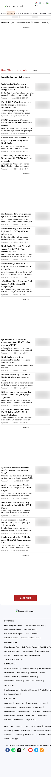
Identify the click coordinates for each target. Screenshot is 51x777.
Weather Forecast (41, 22)
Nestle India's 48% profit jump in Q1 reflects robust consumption (16, 215)
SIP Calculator (22, 673)
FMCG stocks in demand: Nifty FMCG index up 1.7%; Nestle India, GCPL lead (15, 412)
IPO (17, 13)
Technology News (24, 711)
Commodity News (10, 707)
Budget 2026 (30, 720)
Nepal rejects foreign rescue (13, 659)
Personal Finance (9, 711)
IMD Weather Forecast (29, 647)
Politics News (18, 720)
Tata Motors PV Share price (13, 634)
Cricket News (37, 707)
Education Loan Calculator (13, 681)
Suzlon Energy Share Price (13, 626)
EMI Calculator (9, 673)
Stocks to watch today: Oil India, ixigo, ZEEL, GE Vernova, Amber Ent (16, 540)
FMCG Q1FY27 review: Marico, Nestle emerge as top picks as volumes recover (16, 105)
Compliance (8, 735)
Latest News (8, 703)
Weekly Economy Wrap (21, 22)
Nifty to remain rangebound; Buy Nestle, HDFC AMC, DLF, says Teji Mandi (16, 395)
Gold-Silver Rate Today (12, 651)
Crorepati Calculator (29, 668)
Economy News (42, 716)
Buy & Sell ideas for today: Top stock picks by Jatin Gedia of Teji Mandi (16, 505)
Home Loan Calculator (28, 677)
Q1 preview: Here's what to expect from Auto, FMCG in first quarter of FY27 (16, 342)
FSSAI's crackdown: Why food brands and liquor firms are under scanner (16, 122)
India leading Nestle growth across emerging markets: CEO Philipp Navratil (15, 87)
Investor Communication (22, 730)
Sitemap (42, 735)
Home (3, 13)
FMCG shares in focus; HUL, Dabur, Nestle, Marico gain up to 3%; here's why (15, 522)
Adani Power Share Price (12, 630)
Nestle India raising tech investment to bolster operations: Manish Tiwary (15, 360)
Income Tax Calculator (11, 668)
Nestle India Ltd (23, 70)
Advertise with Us (30, 735)
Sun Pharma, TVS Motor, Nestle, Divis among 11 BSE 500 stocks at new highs (16, 158)
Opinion (20, 716)
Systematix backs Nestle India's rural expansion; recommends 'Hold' (15, 470)
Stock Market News (28, 13)
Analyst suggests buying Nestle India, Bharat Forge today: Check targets (16, 488)
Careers (6, 739)
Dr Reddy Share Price (11, 638)
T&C (27, 726)
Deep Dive (7, 655)
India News (7, 720)
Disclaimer (7, 730)
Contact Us (18, 735)
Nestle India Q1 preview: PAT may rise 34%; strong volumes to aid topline (16, 266)
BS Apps (15, 739)
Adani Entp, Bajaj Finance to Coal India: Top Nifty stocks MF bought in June (16, 284)
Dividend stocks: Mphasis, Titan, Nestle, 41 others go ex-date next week (15, 377)
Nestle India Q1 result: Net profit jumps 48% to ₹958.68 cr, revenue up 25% (16, 249)
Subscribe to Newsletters (29, 690)
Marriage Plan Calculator (33, 681)
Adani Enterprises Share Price (34, 626)
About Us (19, 726)
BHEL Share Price (31, 634)
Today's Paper (8, 726)
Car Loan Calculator (11, 677)
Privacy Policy (36, 726)
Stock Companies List (11, 690)
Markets (11, 13)
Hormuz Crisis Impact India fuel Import (27, 655)
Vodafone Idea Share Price (30, 638)
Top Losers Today (28, 651)
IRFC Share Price (29, 630)
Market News (32, 703)
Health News (30, 716)
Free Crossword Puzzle (11, 694)
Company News (20, 703)
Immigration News (24, 707)
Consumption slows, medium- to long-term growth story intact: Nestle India (15, 140)
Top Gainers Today (43, 651)
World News (36, 711)
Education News (9, 716)
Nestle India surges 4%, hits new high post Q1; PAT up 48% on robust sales (15, 231)
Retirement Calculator (37, 673)
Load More (25, 598)
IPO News (42, 703)
